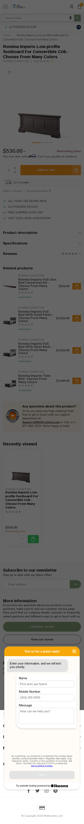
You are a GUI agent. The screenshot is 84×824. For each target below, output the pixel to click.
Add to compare (12, 191)
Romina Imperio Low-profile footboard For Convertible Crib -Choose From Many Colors (21, 500)
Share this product (37, 191)
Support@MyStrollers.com (41, 422)
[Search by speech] (70, 18)
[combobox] (38, 17)
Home (7, 35)
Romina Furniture (16, 61)
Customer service (42, 627)
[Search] (77, 17)
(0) (52, 61)
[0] (79, 6)
